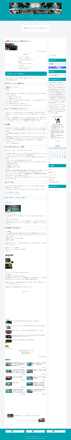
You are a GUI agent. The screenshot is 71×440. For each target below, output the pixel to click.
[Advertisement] (26, 304)
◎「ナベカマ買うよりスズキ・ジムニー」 (27, 60)
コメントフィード (52, 174)
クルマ (24, 436)
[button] (65, 55)
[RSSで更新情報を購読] (30, 353)
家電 (34, 436)
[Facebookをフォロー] (25, 353)
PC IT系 (31, 436)
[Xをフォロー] (22, 353)
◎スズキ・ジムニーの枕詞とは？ (25, 58)
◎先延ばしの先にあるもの (24, 68)
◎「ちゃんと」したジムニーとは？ (25, 66)
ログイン (51, 169)
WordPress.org (52, 177)
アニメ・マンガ (41, 436)
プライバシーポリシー (53, 190)
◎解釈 (20, 61)
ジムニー (11, 348)
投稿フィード (51, 172)
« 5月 (50, 161)
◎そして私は (21, 65)
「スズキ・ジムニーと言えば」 (24, 56)
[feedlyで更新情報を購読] (27, 353)
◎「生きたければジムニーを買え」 (25, 63)
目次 (24, 54)
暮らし (37, 436)
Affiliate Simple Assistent (54, 182)
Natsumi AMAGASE (57, 124)
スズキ (7, 348)
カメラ (47, 436)
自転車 (28, 436)
